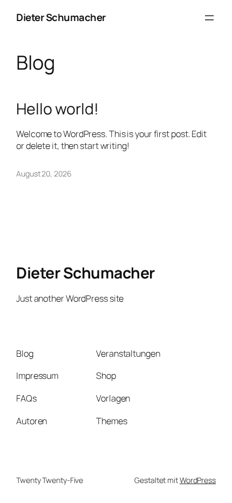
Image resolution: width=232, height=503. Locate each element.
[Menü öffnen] (209, 17)
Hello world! (57, 109)
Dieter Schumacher (61, 17)
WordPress (198, 480)
